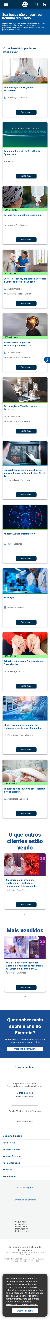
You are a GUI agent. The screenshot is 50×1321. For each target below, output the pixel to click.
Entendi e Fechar (25, 1310)
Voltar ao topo (26, 1067)
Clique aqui (20, 1222)
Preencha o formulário (25, 1049)
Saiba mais (26, 112)
